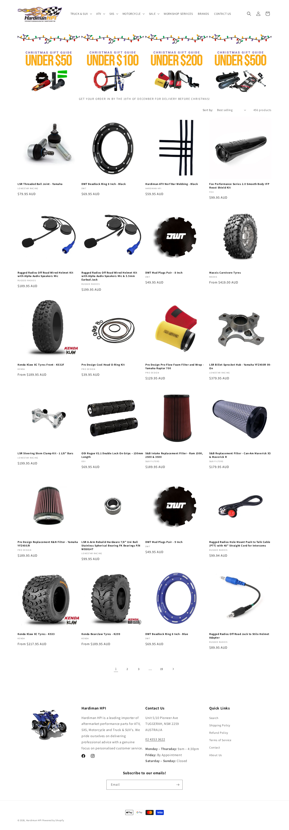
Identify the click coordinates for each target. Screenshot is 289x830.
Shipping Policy (219, 725)
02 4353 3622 (155, 739)
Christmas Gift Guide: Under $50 (46, 43)
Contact (214, 747)
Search (214, 718)
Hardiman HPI (34, 820)
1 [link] (116, 669)
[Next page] (173, 669)
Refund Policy (218, 733)
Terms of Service (220, 740)
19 (161, 669)
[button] (81, 13)
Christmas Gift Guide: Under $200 (174, 43)
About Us (215, 755)
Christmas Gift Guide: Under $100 (110, 43)
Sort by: (208, 110)
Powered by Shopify (53, 820)
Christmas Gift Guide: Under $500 (238, 43)
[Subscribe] (177, 785)
